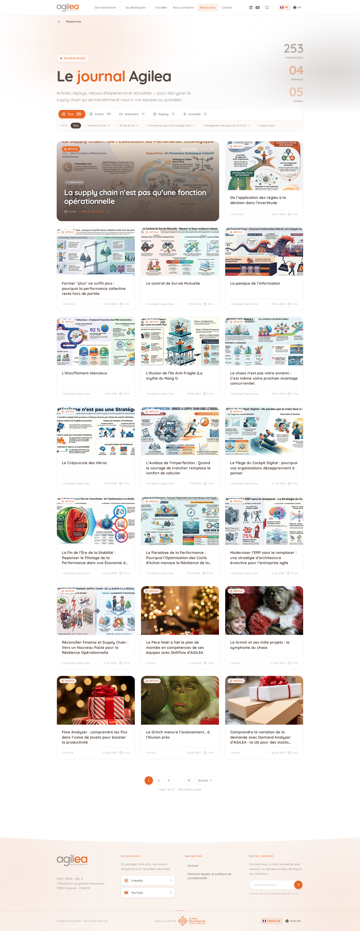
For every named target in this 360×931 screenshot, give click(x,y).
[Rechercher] (267, 7)
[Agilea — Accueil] (68, 7)
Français (273, 920)
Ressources (208, 7)
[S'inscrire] (298, 885)
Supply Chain (268, 125)
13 (189, 780)
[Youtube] (257, 7)
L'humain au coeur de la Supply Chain (171, 125)
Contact (226, 7)
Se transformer (105, 7)
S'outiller (161, 7)
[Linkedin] (251, 7)
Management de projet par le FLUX (227, 125)
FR (286, 7)
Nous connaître (183, 7)
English (295, 920)
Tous (76, 125)
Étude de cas (129, 125)
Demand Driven (99, 125)
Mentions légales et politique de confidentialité (209, 876)
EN (299, 7)
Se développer (136, 7)
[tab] (72, 114)
